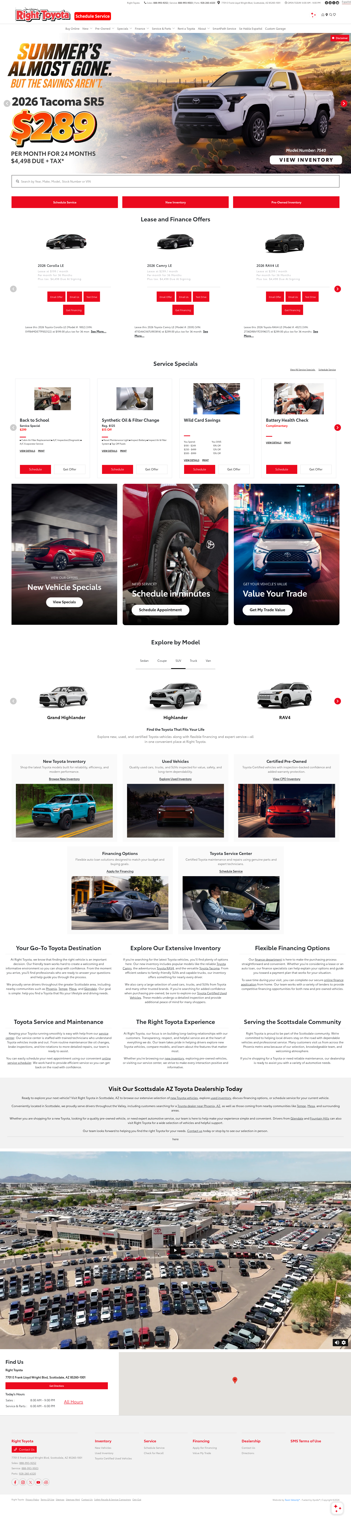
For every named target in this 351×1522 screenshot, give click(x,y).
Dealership (251, 1440)
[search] (330, 14)
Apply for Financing (120, 871)
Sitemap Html (73, 1499)
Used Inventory (104, 1453)
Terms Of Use (47, 1499)
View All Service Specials (303, 369)
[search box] (175, 179)
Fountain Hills (319, 1118)
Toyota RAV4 (165, 968)
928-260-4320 (208, 2)
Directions (248, 1453)
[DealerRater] (46, 1482)
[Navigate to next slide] (348, 103)
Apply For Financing (205, 1447)
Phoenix (51, 988)
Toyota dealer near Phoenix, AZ (199, 1106)
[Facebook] (326, 2)
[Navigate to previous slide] (2, 103)
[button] (235, 1380)
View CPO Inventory (286, 779)
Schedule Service (327, 369)
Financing (201, 1440)
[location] (218, 3)
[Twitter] (333, 2)
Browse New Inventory (64, 779)
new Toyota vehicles (184, 1098)
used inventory (221, 1098)
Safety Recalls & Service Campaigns (112, 1499)
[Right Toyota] (43, 14)
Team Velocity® (292, 1499)
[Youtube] (337, 2)
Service (150, 1440)
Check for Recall (154, 1453)
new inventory (174, 1058)
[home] (324, 14)
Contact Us (26, 1449)
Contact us (194, 1130)
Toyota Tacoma (209, 968)
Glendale (90, 988)
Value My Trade (202, 1453)
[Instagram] (330, 2)
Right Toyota (18, 1499)
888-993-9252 (160, 2)
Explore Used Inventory (175, 779)
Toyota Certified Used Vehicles (113, 1458)
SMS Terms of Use (305, 1440)
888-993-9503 (185, 2)
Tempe (62, 988)
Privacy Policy (32, 1499)
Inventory (103, 1440)
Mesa (72, 988)
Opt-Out (136, 1499)
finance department (268, 959)
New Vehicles (103, 1447)
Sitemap (60, 1499)
